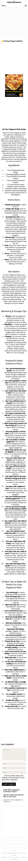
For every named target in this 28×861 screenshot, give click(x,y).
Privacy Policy (14, 859)
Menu (4, 6)
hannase (14, 855)
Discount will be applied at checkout (13, 801)
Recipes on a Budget (7, 853)
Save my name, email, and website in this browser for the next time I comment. (13, 778)
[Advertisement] (14, 23)
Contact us (4, 857)
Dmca (10, 857)
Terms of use (17, 857)
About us (24, 857)
